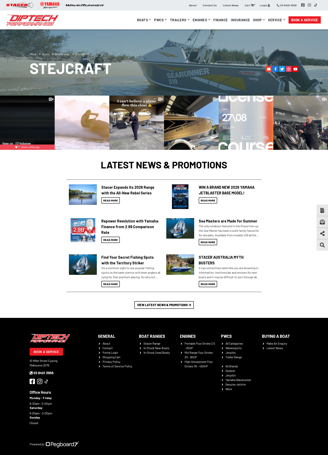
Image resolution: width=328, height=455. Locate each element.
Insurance (240, 20)
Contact (107, 348)
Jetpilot (231, 352)
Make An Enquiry (276, 343)
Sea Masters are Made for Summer (228, 221)
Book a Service (304, 20)
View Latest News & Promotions (162, 305)
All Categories (234, 343)
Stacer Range (152, 343)
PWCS (226, 336)
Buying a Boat (276, 336)
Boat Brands (62, 54)
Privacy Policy (111, 361)
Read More (110, 200)
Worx (229, 389)
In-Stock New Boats (156, 348)
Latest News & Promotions (164, 164)
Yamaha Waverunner (238, 380)
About (193, 5)
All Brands (232, 366)
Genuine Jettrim (236, 384)
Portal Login (110, 352)
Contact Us (210, 5)
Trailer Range (234, 357)
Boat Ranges (152, 336)
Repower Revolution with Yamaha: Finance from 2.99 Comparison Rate (130, 227)
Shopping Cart (111, 357)
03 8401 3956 (43, 373)
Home (33, 54)
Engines (188, 336)
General (106, 336)
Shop (257, 20)
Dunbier (230, 370)
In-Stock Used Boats (157, 352)
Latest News (231, 5)
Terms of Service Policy (117, 366)
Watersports (234, 348)
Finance (220, 20)
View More (82, 194)
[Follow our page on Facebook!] (303, 5)
